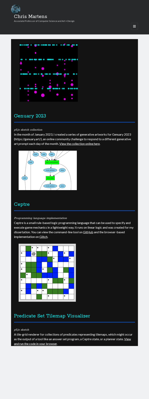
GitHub (88, 232)
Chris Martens (30, 17)
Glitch (43, 236)
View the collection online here (79, 143)
